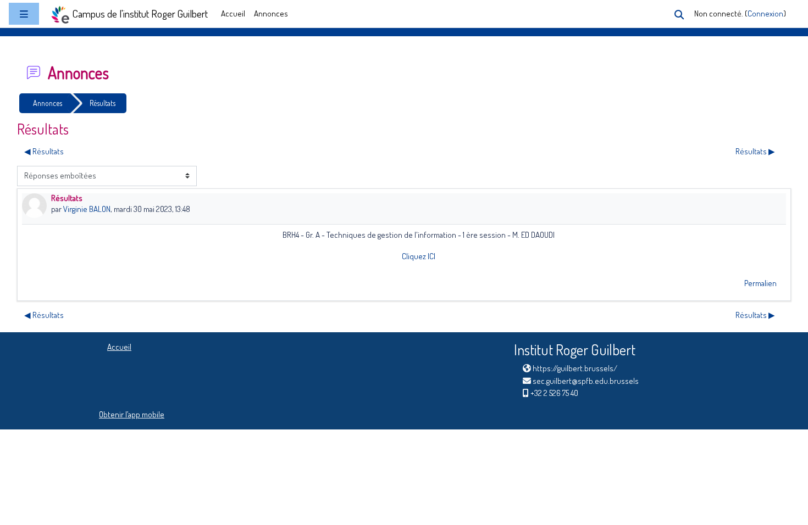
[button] (679, 14)
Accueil (233, 13)
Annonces (271, 13)
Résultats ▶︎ (755, 151)
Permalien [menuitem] (760, 283)
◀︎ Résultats (44, 151)
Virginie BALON (86, 209)
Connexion (765, 13)
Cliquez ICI (418, 256)
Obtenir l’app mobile (131, 414)
